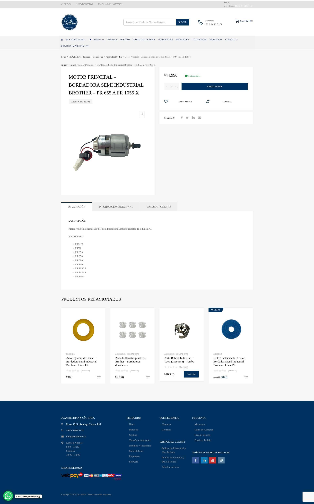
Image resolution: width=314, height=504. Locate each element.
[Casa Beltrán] (61, 39)
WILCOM (125, 39)
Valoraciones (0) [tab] (159, 206)
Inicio (64, 65)
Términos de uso (170, 467)
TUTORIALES (199, 39)
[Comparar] (100, 319)
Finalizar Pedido (203, 440)
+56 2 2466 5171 (212, 24)
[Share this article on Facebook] (181, 118)
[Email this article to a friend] (199, 118)
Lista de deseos (202, 435)
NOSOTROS (216, 39)
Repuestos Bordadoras (93, 57)
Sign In (239, 6)
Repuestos (134, 456)
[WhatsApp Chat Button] (8, 496)
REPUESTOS (75, 57)
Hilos (132, 424)
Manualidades (136, 451)
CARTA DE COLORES (144, 39)
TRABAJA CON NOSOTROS (110, 4)
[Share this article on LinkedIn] (193, 118)
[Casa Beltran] (69, 22)
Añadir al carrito (214, 86)
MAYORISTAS (165, 39)
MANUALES (182, 39)
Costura (133, 435)
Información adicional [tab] (116, 206)
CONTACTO (231, 39)
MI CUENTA (66, 4)
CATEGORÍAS (76, 39)
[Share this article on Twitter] (187, 118)
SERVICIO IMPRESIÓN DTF (75, 46)
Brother (70, 354)
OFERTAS (112, 39)
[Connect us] (195, 460)
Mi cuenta (200, 424)
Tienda (72, 65)
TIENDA (97, 39)
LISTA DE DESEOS (85, 4)
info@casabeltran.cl (76, 436)
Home (63, 57)
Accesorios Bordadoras (127, 354)
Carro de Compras (204, 429)
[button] (142, 114)
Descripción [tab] (76, 206)
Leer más (191, 374)
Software (133, 461)
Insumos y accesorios (140, 445)
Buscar (182, 22)
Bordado (133, 429)
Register (248, 6)
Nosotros (166, 424)
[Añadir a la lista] (100, 313)
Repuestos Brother (114, 57)
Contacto (166, 429)
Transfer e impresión (139, 440)
